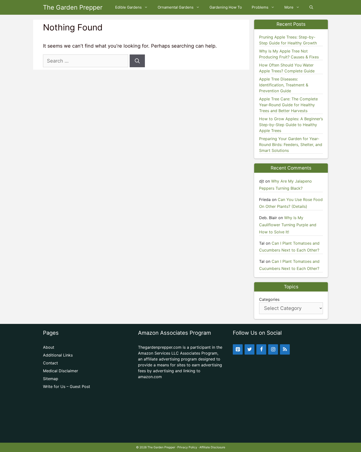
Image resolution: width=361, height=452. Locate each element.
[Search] (137, 60)
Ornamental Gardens (176, 7)
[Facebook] (261, 349)
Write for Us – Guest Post (66, 386)
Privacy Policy (187, 447)
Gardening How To (225, 7)
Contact (50, 362)
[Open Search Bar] (311, 7)
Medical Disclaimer (60, 370)
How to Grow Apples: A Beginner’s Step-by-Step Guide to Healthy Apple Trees (291, 124)
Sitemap (50, 378)
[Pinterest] (238, 349)
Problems (260, 7)
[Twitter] (249, 349)
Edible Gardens (128, 7)
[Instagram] (273, 349)
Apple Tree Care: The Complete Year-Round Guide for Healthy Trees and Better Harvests (288, 104)
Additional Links (58, 355)
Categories (269, 299)
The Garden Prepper (72, 7)
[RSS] (285, 349)
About (48, 347)
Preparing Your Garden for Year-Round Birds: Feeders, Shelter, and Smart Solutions (290, 144)
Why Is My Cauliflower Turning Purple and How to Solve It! (287, 224)
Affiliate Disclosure (212, 447)
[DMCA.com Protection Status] (180, 434)
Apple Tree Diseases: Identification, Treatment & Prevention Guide (283, 85)
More (288, 7)
